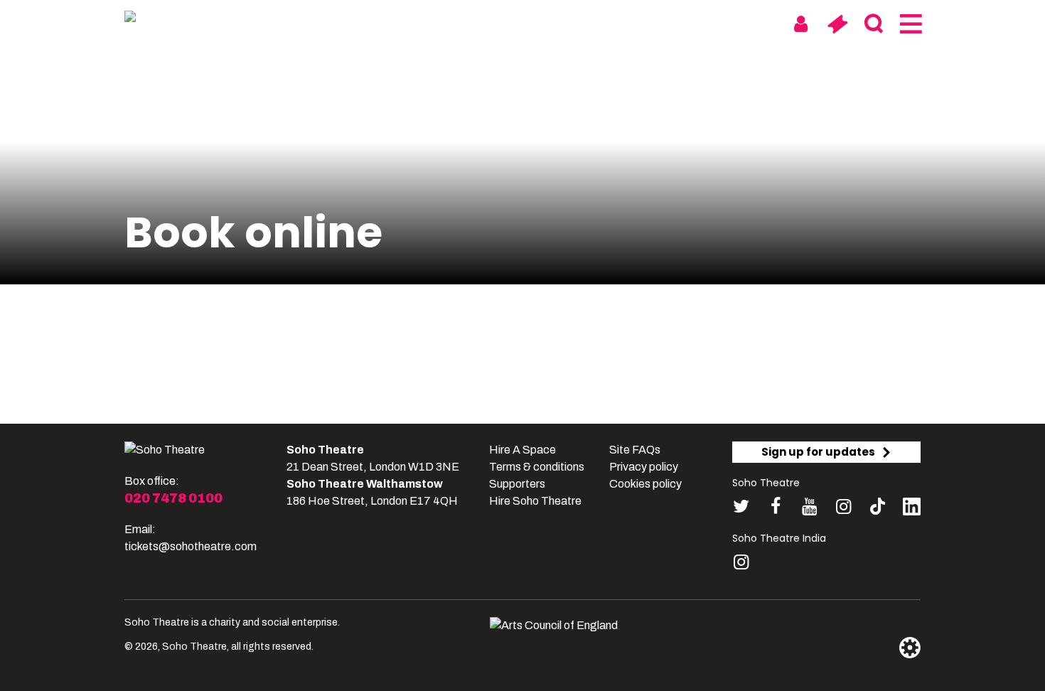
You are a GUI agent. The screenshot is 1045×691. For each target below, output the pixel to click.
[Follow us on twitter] (741, 506)
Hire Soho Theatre (535, 501)
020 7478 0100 (173, 498)
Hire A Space (522, 450)
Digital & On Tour (706, 23)
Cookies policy (645, 484)
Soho (502, 23)
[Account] (800, 24)
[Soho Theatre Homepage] (195, 19)
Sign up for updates (818, 451)
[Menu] (909, 24)
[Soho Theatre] (164, 450)
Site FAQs (634, 450)
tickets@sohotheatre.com (190, 546)
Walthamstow (584, 23)
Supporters (517, 484)
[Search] (873, 24)
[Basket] (837, 24)
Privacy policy (643, 467)
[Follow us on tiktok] (877, 506)
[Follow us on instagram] (843, 506)
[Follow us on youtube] (809, 506)
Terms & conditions (536, 467)
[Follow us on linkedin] (912, 509)
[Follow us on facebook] (775, 506)
